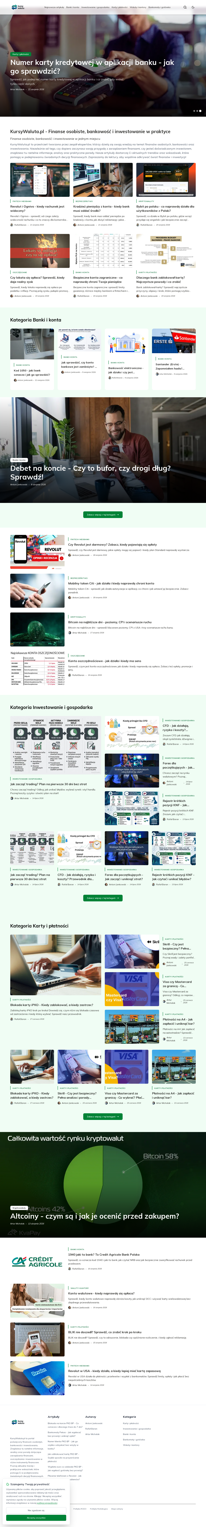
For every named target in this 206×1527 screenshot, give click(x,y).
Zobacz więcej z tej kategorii (101, 514)
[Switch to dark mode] (193, 7)
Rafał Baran (91, 1428)
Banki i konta (72, 7)
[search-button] (185, 7)
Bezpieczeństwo (84, 201)
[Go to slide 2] (197, 111)
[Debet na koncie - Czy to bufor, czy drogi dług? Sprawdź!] (103, 450)
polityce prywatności (47, 1503)
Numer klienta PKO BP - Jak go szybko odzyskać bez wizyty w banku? (63, 1445)
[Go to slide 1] (194, 111)
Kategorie (129, 1416)
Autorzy (90, 1416)
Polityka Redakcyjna (99, 1509)
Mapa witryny (117, 1509)
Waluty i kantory (138, 7)
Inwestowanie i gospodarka (95, 7)
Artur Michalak (17, 89)
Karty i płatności (119, 7)
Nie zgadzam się (36, 1510)
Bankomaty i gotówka (159, 7)
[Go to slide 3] (200, 111)
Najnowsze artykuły (54, 7)
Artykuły (53, 1416)
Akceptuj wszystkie (36, 1517)
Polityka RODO (79, 1509)
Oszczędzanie (20, 272)
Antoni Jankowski (18, 484)
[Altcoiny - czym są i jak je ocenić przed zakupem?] (103, 1185)
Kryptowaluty (146, 201)
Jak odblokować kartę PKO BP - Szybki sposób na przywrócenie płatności (63, 1458)
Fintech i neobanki (22, 201)
